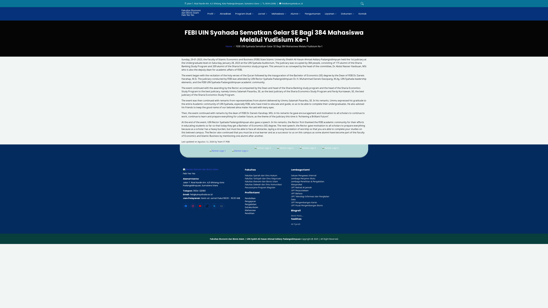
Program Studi (243, 13)
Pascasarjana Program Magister (260, 187)
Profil (210, 13)
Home (229, 46)
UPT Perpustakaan (300, 190)
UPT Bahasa (296, 193)
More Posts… (297, 216)
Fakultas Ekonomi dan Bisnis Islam (261, 181)
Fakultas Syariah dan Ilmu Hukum (261, 175)
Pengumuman (313, 13)
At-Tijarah (295, 224)
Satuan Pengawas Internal (303, 175)
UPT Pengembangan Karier (304, 202)
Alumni (294, 13)
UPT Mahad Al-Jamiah (301, 187)
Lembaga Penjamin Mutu (303, 178)
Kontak (362, 13)
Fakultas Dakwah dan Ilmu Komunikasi (263, 184)
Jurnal (261, 13)
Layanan (329, 13)
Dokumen (346, 13)
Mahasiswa (278, 13)
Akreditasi (225, 13)
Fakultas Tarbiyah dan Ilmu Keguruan (263, 178)
